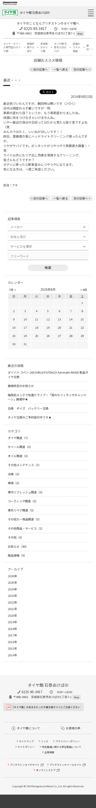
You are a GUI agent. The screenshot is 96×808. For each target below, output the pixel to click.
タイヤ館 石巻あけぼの (35, 12)
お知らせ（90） (18, 546)
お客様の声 (73, 728)
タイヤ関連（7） (19, 438)
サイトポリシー (26, 747)
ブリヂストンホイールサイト (65, 764)
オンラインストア (46, 770)
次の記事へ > (81, 69)
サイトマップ (26, 741)
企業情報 (49, 752)
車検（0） (14, 483)
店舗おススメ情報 (76, 47)
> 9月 (83, 290)
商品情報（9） (17, 555)
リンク (44, 741)
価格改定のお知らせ (21, 386)
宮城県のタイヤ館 (44, 47)
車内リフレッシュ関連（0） (26, 492)
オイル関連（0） (19, 456)
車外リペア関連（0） (21, 510)
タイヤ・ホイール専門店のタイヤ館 (12, 47)
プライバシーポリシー (67, 741)
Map (79, 33)
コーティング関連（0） (23, 501)
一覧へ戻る (60, 69)
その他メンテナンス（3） (24, 465)
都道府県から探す (30, 47)
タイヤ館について (28, 728)
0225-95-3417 (35, 28)
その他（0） (16, 537)
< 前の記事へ (39, 69)
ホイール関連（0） (20, 447)
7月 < (12, 290)
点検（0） (14, 474)
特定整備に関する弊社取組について (61, 747)
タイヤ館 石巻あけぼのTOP (60, 47)
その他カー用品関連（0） (24, 519)
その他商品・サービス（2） (26, 528)
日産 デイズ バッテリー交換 (28, 408)
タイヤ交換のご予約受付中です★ (29, 417)
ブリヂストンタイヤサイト (25, 764)
